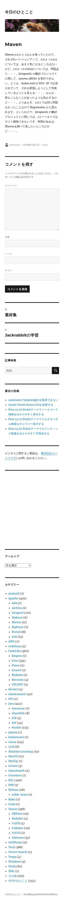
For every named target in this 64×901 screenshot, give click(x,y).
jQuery (12, 732)
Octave (13, 766)
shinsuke (15, 144)
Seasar (12, 809)
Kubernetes (16, 737)
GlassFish (18, 713)
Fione (15, 665)
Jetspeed (17, 612)
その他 (12, 876)
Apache (13, 598)
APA (14, 603)
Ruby (11, 799)
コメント (11, 185)
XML (11, 871)
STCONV (17, 684)
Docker (13, 689)
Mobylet (17, 818)
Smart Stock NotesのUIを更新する (30, 404)
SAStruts (18, 837)
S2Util (16, 833)
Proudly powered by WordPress (40, 894)
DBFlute (17, 813)
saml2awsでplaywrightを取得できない (33, 400)
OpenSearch (16, 770)
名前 (7, 237)
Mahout (17, 617)
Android (13, 593)
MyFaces (18, 627)
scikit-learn (20, 794)
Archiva (17, 608)
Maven (16, 622)
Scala (11, 804)
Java (45, 144)
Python (13, 789)
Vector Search (17, 852)
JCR (14, 718)
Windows (14, 861)
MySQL (13, 761)
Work (12, 866)
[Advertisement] (32, 507)
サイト (8, 270)
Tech (11, 847)
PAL (11, 780)
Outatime (14, 775)
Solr (14, 636)
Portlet (16, 727)
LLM (11, 746)
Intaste (17, 670)
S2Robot (17, 828)
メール (8, 253)
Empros (17, 655)
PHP (11, 785)
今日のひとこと (19, 12)
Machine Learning (20, 751)
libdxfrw (17, 675)
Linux (12, 742)
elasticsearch (17, 694)
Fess (15, 660)
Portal (16, 632)
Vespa (12, 856)
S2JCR (16, 823)
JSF (14, 722)
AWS (11, 641)
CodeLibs (14, 651)
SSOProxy (15, 842)
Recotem (18, 679)
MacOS (13, 756)
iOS (10, 699)
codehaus (14, 646)
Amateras (18, 708)
